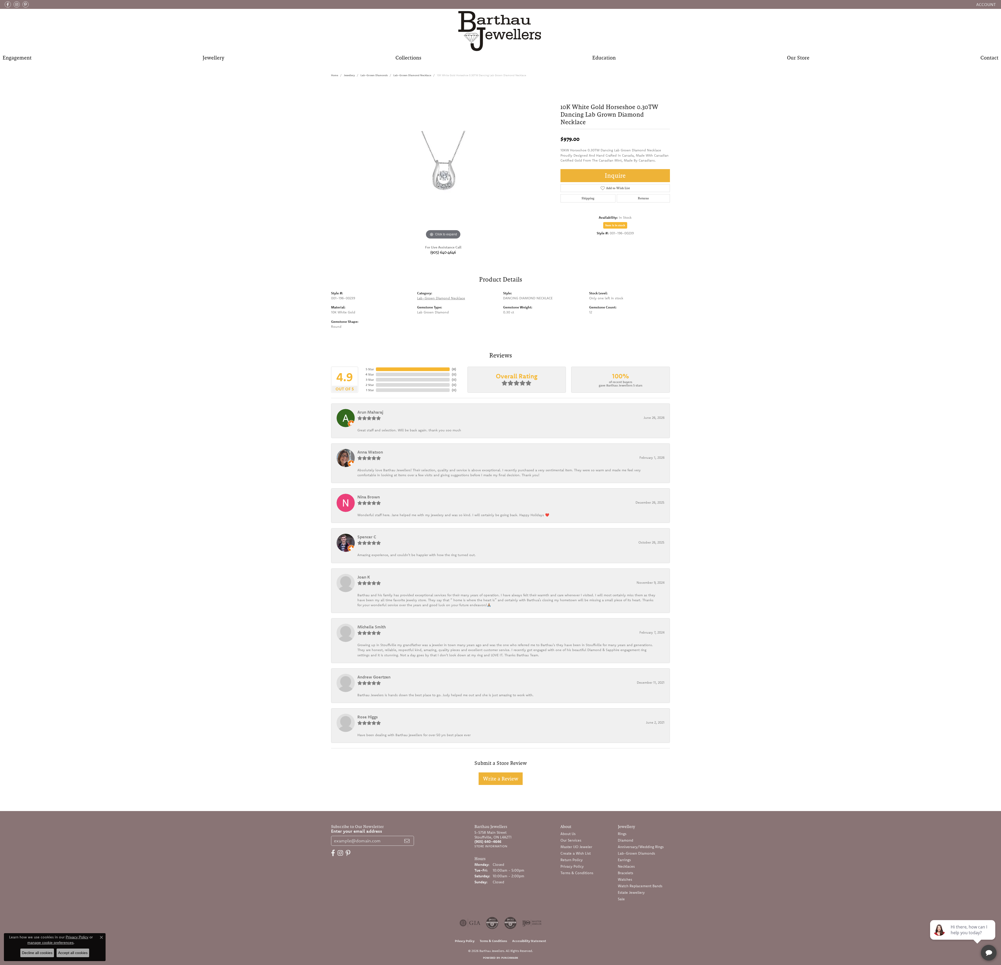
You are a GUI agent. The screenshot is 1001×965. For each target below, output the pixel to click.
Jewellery (213, 58)
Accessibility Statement (529, 941)
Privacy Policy (572, 866)
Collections (408, 58)
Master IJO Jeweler (576, 846)
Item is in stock (615, 225)
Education (604, 58)
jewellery (349, 75)
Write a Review (500, 779)
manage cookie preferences (50, 942)
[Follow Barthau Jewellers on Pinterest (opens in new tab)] (25, 4)
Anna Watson (370, 452)
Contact (989, 58)
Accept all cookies (73, 953)
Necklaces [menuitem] (626, 866)
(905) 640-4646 (443, 252)
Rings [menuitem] (622, 833)
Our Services (570, 840)
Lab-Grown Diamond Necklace (412, 75)
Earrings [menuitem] (624, 859)
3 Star (370, 380)
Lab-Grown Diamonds (374, 75)
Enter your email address (356, 831)
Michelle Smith (371, 626)
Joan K (363, 577)
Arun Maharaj (370, 412)
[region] (443, 162)
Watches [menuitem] (625, 879)
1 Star (370, 390)
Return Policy (571, 859)
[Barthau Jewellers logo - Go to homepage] (501, 30)
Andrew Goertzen (373, 677)
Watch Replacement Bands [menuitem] (640, 886)
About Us (568, 833)
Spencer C (366, 536)
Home (334, 75)
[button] (985, 4)
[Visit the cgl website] (510, 923)
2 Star (370, 385)
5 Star (370, 369)
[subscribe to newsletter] (407, 840)
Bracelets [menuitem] (625, 873)
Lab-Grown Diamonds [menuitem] (636, 853)
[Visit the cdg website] (492, 923)
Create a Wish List (575, 853)
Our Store (798, 58)
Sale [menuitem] (621, 899)
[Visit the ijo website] (532, 923)
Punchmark (509, 958)
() (454, 369)
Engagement (17, 58)
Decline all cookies (37, 953)
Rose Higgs (367, 716)
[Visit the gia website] (470, 923)
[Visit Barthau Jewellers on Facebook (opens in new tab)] (8, 4)
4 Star (369, 374)
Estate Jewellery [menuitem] (631, 892)
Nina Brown (368, 496)
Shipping (588, 198)
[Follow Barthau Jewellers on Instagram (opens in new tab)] (17, 4)
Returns (643, 198)
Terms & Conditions (576, 873)
